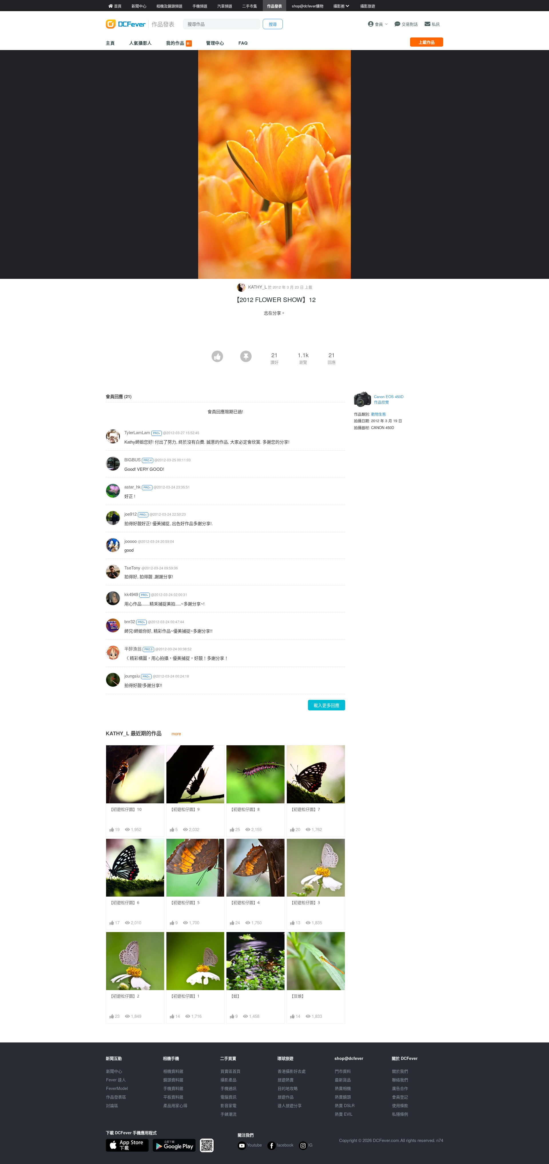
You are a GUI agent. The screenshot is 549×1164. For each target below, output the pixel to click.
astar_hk (132, 487)
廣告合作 (400, 1088)
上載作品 (427, 42)
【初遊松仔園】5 (184, 902)
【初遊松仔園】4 (244, 902)
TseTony (132, 568)
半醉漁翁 (133, 648)
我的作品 (178, 43)
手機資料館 (173, 1088)
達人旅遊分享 (290, 1105)
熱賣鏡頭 (343, 1097)
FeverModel (117, 1088)
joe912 (130, 514)
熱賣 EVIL (344, 1114)
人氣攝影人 (140, 43)
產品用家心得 (175, 1105)
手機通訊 (228, 1088)
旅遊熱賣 (286, 1079)
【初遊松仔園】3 (305, 902)
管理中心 (215, 43)
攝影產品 (228, 1079)
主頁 (110, 43)
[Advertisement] (274, 335)
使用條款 (400, 1105)
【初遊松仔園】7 (305, 809)
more (176, 733)
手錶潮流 (228, 1114)
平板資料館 (173, 1097)
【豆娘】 (298, 996)
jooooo (130, 541)
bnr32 (129, 621)
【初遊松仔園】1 (184, 996)
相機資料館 (173, 1071)
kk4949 (131, 594)
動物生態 (378, 414)
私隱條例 (400, 1114)
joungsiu (132, 676)
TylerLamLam (137, 432)
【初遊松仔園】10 (125, 809)
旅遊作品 (286, 1097)
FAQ (243, 43)
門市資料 (343, 1071)
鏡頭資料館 (173, 1079)
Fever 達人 (116, 1079)
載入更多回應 (326, 705)
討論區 (112, 1105)
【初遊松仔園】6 (124, 902)
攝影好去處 (292, 1071)
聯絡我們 (400, 1079)
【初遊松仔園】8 (244, 809)
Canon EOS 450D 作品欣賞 (388, 399)
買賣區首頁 (230, 1071)
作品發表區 (116, 1097)
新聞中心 (114, 1071)
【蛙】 (235, 996)
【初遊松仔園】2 (124, 996)
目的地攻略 (288, 1088)
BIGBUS (132, 459)
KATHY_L (257, 287)
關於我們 (400, 1071)
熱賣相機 (343, 1088)
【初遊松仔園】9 (184, 809)
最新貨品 (343, 1079)
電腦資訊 (228, 1097)
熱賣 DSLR (345, 1105)
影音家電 (228, 1105)
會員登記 (400, 1097)
